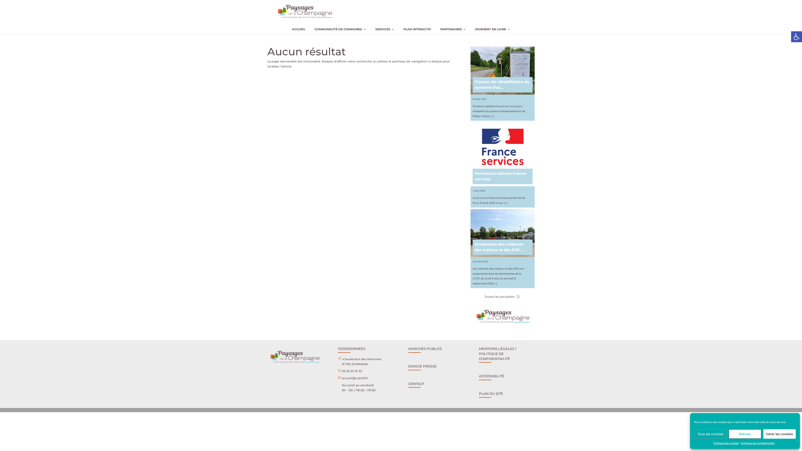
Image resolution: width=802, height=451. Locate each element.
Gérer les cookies (779, 434)
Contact (416, 384)
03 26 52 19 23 (352, 371)
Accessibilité (491, 376)
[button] (796, 36)
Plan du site (491, 394)
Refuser (745, 434)
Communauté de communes (338, 29)
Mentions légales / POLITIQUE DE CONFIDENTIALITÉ (497, 354)
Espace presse (422, 366)
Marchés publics (425, 349)
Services (382, 29)
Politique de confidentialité (758, 443)
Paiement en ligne (490, 29)
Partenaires (451, 29)
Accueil (298, 29)
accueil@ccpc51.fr (355, 378)
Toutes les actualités (499, 297)
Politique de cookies (726, 443)
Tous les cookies (710, 434)
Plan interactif (417, 29)
